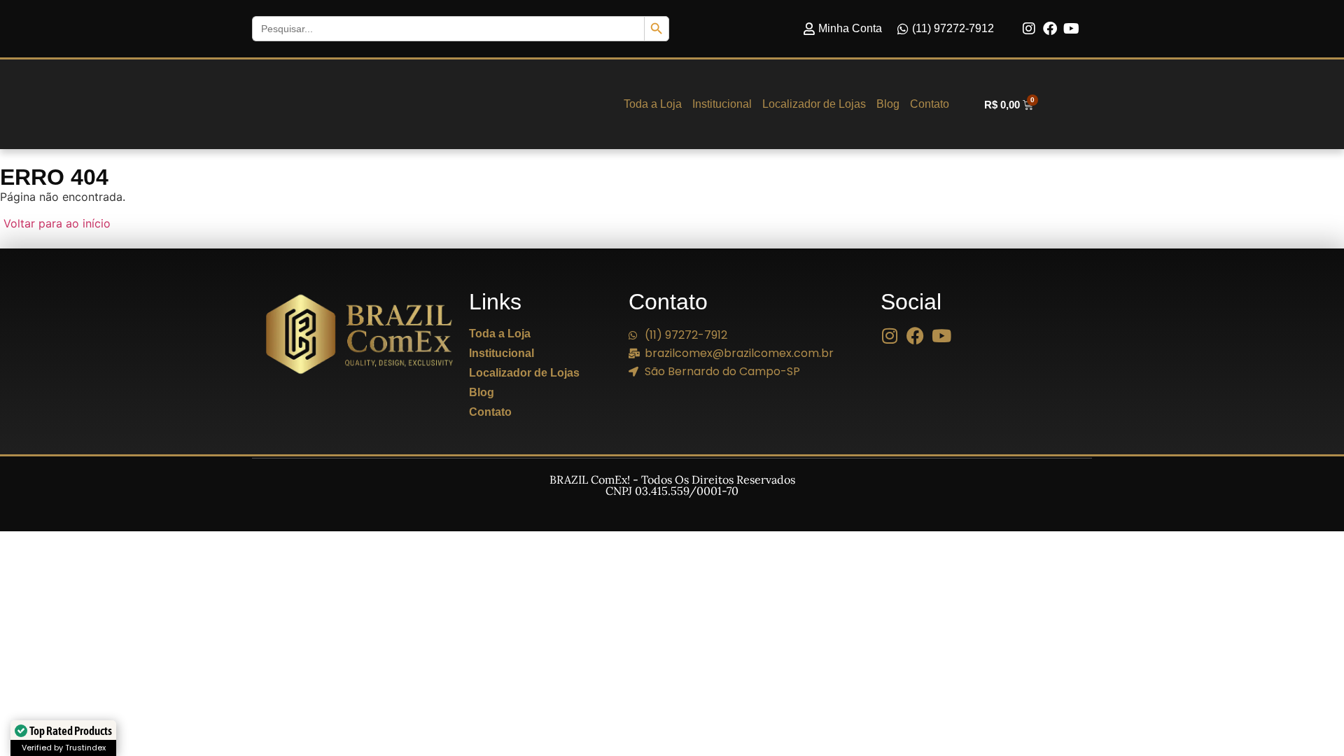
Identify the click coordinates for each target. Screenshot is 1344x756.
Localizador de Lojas (814, 104)
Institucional (722, 104)
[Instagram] (1029, 29)
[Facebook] (1050, 29)
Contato (929, 104)
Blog (887, 104)
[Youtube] (1071, 29)
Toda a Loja (653, 104)
